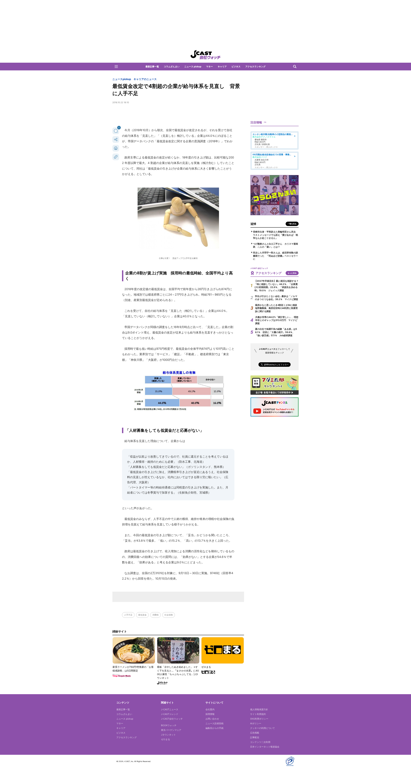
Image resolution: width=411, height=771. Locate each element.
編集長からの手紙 (214, 728)
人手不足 (128, 614)
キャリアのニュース (145, 79)
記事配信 (254, 737)
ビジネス (236, 66)
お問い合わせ (212, 718)
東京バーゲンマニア (171, 730)
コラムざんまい (171, 66)
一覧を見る (292, 224)
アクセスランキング (255, 66)
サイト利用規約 (258, 714)
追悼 (253, 223)
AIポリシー (255, 723)
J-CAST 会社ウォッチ (205, 54)
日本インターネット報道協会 (264, 746)
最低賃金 (142, 614)
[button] (116, 66)
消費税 (155, 614)
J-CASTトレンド (169, 714)
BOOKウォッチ (168, 725)
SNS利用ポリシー (259, 718)
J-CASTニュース (169, 709)
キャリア (222, 66)
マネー (209, 66)
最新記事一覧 (152, 66)
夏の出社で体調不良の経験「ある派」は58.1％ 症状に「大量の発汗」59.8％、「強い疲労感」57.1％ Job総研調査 (276, 332)
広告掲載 (254, 732)
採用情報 (210, 714)
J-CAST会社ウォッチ (172, 718)
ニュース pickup (192, 66)
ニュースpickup (121, 79)
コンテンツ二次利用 (260, 742)
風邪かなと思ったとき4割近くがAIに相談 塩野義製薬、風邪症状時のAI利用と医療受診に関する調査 (277, 308)
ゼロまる (165, 739)
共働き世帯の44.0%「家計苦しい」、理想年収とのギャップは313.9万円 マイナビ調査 (276, 320)
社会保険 (168, 614)
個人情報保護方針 (259, 709)
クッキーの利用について (262, 728)
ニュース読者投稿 (214, 723)
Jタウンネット (168, 734)
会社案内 (210, 709)
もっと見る (292, 273)
